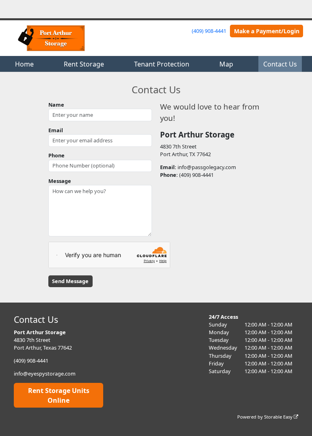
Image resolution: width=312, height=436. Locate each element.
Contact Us (280, 64)
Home (24, 64)
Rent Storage (84, 64)
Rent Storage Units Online (58, 395)
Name (56, 104)
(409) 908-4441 (209, 30)
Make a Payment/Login (266, 31)
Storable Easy (279, 417)
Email (55, 130)
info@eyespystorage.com (45, 373)
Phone (56, 155)
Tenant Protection (161, 64)
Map (226, 64)
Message (59, 181)
